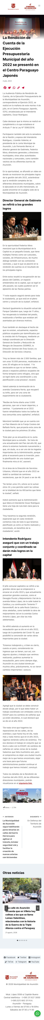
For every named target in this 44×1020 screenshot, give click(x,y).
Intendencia (8, 33)
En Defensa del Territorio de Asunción (34, 822)
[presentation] (22, 890)
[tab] (17, 940)
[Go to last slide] (6, 908)
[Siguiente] (37, 908)
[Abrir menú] (39, 5)
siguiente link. (25, 783)
